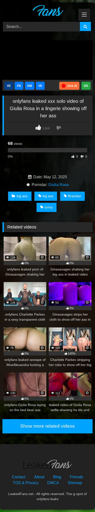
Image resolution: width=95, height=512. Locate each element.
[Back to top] (80, 497)
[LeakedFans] (39, 11)
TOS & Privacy (25, 483)
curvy (48, 207)
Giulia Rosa (58, 185)
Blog (57, 477)
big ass (22, 196)
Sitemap (75, 483)
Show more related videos (47, 426)
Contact (18, 477)
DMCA (53, 483)
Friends (76, 477)
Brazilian (74, 196)
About (39, 477)
